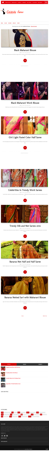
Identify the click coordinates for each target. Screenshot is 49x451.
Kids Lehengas (8, 5)
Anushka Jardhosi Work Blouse (12, 372)
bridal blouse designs (35, 416)
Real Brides (40, 2)
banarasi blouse (36, 414)
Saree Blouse (14, 2)
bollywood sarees (24, 416)
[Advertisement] (25, 17)
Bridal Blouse (8, 2)
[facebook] (2, 436)
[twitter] (5, 436)
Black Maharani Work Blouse (25, 102)
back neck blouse (42, 412)
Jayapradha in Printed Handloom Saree (13, 383)
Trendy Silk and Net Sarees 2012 (25, 225)
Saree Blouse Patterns (28, 449)
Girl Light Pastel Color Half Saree (25, 137)
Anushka (15, 412)
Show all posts (34, 26)
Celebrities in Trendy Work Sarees (25, 190)
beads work (45, 414)
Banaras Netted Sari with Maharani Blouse (25, 297)
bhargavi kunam (15, 416)
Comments (40, 364)
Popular (8, 364)
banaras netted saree (16, 414)
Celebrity (19, 2)
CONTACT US (3, 433)
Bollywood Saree (33, 412)
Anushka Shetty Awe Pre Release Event (13, 378)
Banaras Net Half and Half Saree (25, 261)
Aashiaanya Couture (7, 412)
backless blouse (6, 414)
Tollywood (34, 2)
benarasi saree (6, 416)
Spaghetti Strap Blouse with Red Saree (13, 367)
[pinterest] (7, 436)
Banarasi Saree (23, 412)
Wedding (24, 2)
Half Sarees (29, 2)
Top (46, 449)
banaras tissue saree (26, 414)
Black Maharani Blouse (25, 50)
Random (24, 364)
